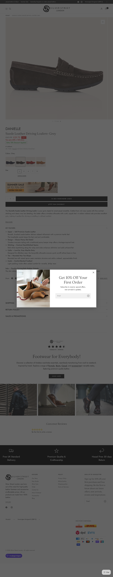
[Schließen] (93, 272)
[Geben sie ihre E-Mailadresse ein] (88, 295)
